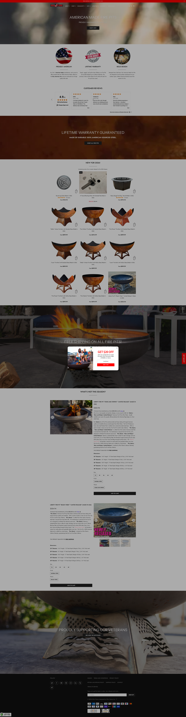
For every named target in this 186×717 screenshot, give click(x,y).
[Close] (117, 348)
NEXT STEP (105, 364)
